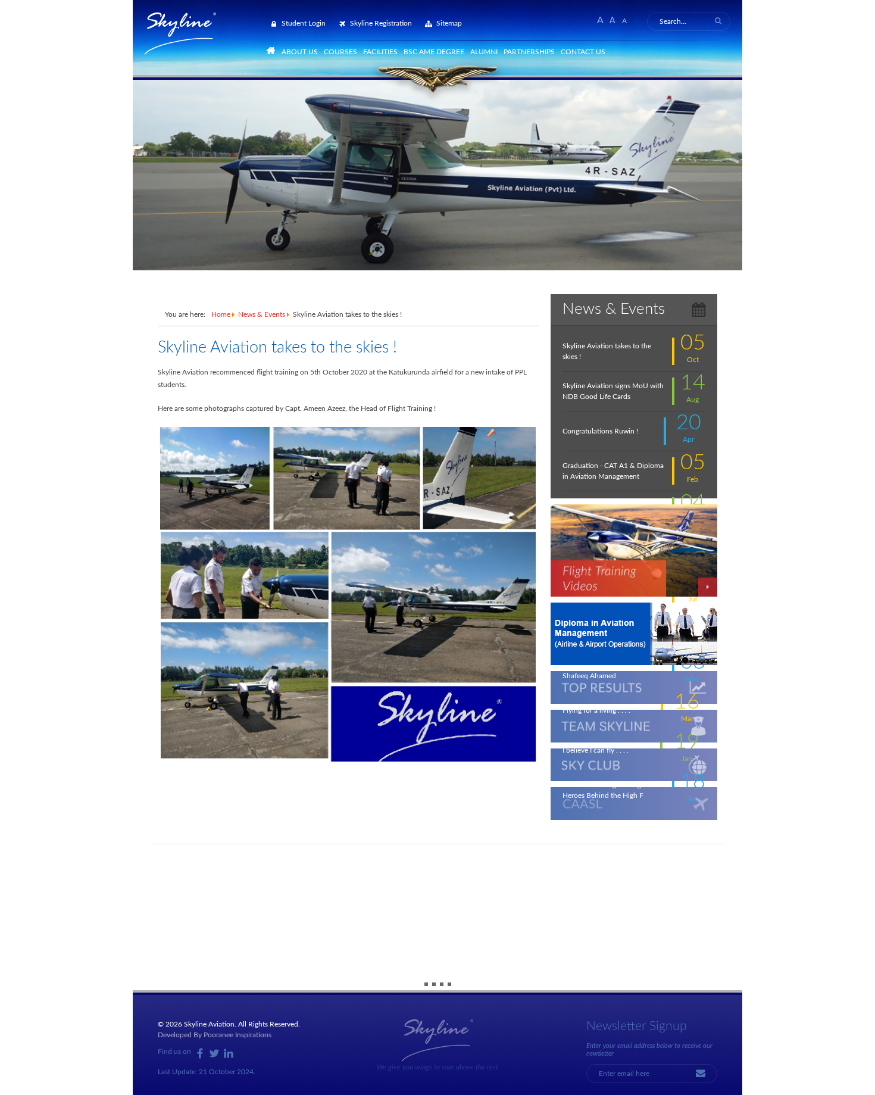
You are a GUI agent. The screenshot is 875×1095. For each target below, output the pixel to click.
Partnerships (529, 51)
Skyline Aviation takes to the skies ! (277, 347)
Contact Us (583, 51)
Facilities (380, 51)
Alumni (484, 51)
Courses (340, 51)
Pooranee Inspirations (237, 1034)
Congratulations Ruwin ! (600, 431)
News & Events (261, 314)
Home (220, 314)
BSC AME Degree (434, 51)
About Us (300, 51)
